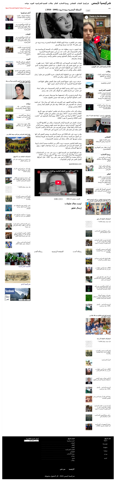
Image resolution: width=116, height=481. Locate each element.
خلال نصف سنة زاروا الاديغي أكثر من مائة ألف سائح (23, 125)
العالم (73, 445)
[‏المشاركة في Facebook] (57, 199)
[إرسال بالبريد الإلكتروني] (62, 199)
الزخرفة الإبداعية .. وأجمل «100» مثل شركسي (104, 305)
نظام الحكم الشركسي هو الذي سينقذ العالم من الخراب (103, 259)
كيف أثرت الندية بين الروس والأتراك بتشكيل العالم (104, 159)
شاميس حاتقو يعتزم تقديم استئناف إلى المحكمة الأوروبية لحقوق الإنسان (22, 72)
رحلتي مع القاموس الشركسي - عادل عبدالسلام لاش (102, 231)
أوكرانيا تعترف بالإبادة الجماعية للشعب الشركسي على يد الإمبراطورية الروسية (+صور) (24, 51)
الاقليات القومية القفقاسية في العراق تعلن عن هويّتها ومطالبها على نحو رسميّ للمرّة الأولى (22, 234)
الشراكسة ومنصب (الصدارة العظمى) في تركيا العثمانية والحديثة (23, 198)
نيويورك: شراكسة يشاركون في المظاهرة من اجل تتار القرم (22, 215)
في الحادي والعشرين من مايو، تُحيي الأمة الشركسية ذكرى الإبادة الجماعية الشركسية (103, 287)
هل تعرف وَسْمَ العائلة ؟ (24, 187)
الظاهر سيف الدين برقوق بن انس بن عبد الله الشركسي (103, 268)
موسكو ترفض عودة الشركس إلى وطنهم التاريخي (104, 167)
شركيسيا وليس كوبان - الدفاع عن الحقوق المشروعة (104, 76)
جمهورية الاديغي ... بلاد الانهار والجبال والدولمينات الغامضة (22, 108)
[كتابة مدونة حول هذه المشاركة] (60, 199)
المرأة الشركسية (106, 360)
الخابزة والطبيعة (106, 83)
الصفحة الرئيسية (57, 251)
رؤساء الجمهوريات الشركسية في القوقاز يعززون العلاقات (103, 425)
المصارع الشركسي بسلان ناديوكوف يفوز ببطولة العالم (23, 243)
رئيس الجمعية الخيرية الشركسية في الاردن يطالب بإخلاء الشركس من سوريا (21, 225)
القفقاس (72, 451)
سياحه (73, 456)
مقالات (73, 460)
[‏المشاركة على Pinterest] (55, 199)
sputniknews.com (75, 164)
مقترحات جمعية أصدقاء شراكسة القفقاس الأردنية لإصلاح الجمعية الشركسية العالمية (102, 297)
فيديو (73, 458)
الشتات (73, 443)
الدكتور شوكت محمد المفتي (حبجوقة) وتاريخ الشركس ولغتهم (102, 379)
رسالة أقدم (38, 251)
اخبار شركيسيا (71, 441)
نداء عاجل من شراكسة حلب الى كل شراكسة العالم (21, 160)
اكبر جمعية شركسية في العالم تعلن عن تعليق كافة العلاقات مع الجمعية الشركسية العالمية (22, 179)
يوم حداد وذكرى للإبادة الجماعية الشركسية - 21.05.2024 (104, 106)
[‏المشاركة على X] (58, 199)
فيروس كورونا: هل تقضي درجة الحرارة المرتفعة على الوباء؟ (102, 190)
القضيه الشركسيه (70, 449)
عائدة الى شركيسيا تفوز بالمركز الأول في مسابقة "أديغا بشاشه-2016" (22, 170)
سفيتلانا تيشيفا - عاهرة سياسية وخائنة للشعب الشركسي (23, 17)
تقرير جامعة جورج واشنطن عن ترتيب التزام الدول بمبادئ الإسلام (22, 207)
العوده (73, 447)
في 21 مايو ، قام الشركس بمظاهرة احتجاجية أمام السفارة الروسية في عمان (102, 278)
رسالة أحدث (77, 251)
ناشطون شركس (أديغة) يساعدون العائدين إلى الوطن (23, 63)
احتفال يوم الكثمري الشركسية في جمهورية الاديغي (23, 116)
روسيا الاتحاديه (71, 454)
